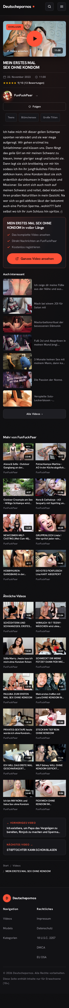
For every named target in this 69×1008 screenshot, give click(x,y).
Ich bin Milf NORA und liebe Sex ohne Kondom (16, 802)
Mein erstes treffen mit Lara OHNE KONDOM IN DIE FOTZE (49, 695)
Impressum (44, 919)
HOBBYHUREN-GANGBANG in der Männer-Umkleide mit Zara (18, 572)
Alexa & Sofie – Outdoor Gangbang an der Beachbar (16, 465)
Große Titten (50, 117)
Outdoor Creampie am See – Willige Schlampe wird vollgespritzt (18, 501)
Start (6, 865)
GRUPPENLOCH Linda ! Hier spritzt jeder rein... (48, 537)
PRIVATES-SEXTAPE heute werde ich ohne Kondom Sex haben (17, 731)
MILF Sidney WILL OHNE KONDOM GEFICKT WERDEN (49, 767)
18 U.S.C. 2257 (46, 938)
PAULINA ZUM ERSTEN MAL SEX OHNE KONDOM (17, 695)
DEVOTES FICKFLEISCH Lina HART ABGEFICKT (49, 572)
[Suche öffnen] (49, 6)
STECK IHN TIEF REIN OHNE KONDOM (47, 731)
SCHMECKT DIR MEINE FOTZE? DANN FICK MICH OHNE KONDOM (50, 660)
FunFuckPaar (10, 472)
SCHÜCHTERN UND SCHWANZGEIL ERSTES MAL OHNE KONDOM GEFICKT (16, 624)
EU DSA (42, 957)
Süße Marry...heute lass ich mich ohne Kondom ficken (18, 660)
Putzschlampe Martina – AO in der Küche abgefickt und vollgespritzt (50, 465)
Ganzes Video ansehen (41, 260)
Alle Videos (34, 414)
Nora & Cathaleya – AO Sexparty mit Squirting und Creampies (50, 501)
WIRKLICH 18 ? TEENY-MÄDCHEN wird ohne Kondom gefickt (48, 624)
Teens (11, 117)
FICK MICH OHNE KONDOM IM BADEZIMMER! (45, 802)
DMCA (41, 947)
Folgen (49, 107)
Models (8, 928)
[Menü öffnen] (62, 6)
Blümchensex (28, 117)
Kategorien (10, 938)
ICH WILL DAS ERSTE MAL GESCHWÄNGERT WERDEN (18, 767)
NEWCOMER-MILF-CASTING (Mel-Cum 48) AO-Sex (16, 537)
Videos (17, 865)
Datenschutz (45, 928)
